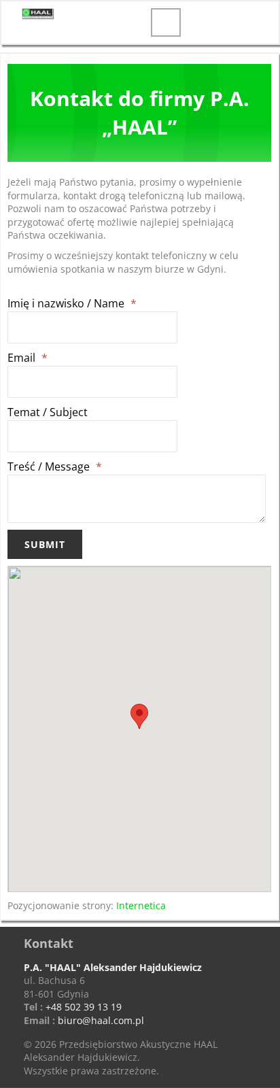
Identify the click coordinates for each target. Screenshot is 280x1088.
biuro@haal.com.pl (101, 1020)
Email (27, 357)
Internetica (141, 905)
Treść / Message (54, 466)
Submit (44, 544)
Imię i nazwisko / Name (72, 303)
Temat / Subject (47, 412)
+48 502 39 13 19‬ (84, 1006)
